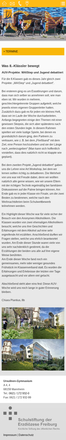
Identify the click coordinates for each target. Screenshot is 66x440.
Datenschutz (26, 435)
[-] (17, 322)
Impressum (10, 435)
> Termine (10, 51)
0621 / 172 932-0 (19, 393)
